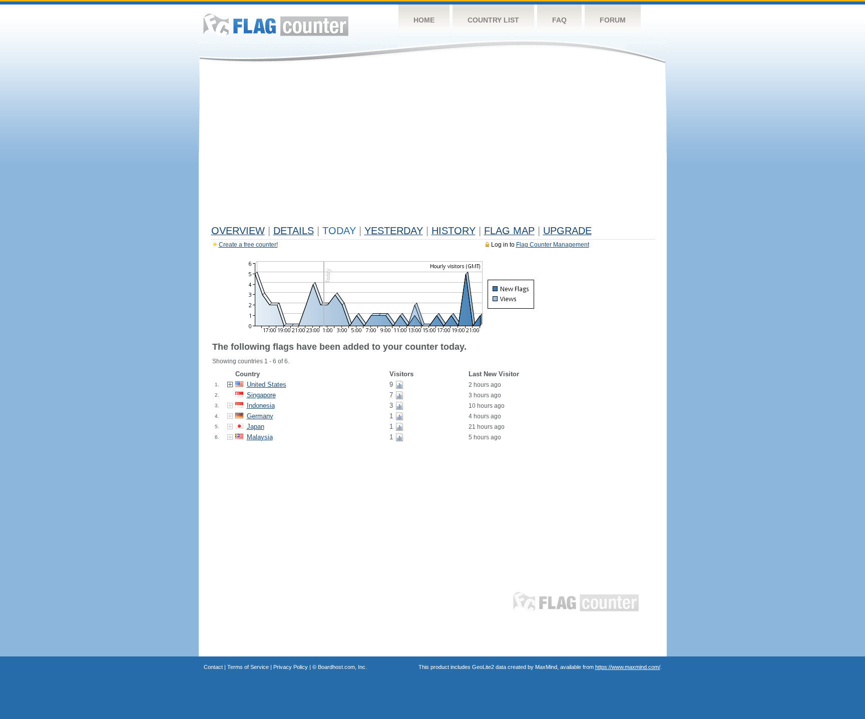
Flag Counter (275, 25)
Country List (493, 20)
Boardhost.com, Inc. (342, 667)
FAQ (559, 20)
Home (424, 20)
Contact (213, 667)
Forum (613, 20)
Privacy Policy (290, 667)
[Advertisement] (432, 146)
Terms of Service (248, 667)
